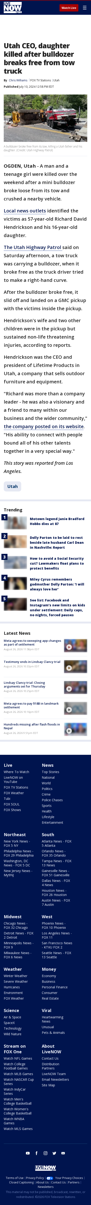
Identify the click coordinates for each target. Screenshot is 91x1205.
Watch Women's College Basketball (18, 1111)
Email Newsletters (55, 1079)
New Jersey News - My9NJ (18, 873)
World (46, 783)
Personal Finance (55, 987)
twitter (54, 1153)
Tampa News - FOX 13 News (56, 863)
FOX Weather (14, 793)
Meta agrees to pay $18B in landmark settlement (31, 705)
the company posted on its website (44, 426)
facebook (36, 1153)
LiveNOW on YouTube (13, 779)
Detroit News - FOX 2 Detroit (18, 935)
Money (49, 969)
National (48, 777)
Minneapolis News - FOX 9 (19, 945)
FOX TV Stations (40, 80)
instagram (45, 1153)
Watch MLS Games (18, 1128)
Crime (46, 794)
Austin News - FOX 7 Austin (56, 902)
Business (48, 981)
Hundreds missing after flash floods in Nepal (32, 726)
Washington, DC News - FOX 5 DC (17, 863)
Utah (56, 80)
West (47, 916)
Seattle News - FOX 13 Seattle (56, 955)
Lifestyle (48, 817)
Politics (47, 788)
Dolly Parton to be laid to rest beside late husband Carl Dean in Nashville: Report (57, 542)
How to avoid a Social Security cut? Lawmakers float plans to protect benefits (57, 563)
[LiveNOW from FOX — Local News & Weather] (13, 7)
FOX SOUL (12, 804)
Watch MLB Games (18, 1074)
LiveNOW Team (54, 1074)
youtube (28, 1153)
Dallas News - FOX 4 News (56, 882)
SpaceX (9, 1022)
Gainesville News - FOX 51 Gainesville (56, 873)
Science (11, 1010)
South (48, 834)
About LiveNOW (51, 1048)
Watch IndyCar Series (15, 1091)
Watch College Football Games (16, 1066)
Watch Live (69, 8)
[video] (75, 645)
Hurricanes (12, 987)
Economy (49, 976)
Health (47, 811)
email (63, 1153)
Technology (12, 1028)
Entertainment (52, 822)
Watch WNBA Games (14, 1121)
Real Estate (50, 998)
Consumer (49, 992)
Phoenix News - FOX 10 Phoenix (54, 925)
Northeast (15, 834)
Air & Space (12, 1017)
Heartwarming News (52, 1019)
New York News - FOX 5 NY (17, 843)
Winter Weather (15, 976)
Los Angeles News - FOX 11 (57, 935)
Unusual (48, 1027)
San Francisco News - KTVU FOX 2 (57, 945)
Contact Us (50, 1058)
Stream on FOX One (15, 1048)
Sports (47, 805)
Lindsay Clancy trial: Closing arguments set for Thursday (24, 684)
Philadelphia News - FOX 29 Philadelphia (19, 853)
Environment (13, 992)
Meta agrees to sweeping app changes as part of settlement (32, 642)
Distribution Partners (50, 1066)
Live (8, 765)
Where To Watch (16, 772)
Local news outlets (25, 211)
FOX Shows (12, 810)
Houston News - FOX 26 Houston (54, 892)
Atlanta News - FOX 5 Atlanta (56, 843)
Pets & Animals (53, 1032)
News (47, 765)
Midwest (13, 916)
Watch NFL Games (18, 1058)
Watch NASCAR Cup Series (19, 1081)
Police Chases (52, 800)
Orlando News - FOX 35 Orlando (54, 853)
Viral (46, 1010)
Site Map (48, 1085)
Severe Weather (16, 981)
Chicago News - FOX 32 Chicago (16, 925)
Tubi (7, 798)
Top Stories (50, 772)
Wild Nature (12, 1034)
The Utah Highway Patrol (33, 247)
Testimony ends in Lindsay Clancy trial (32, 662)
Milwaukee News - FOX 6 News (18, 955)
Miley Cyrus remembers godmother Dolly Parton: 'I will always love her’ (57, 584)
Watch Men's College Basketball (18, 1101)
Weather (13, 969)
